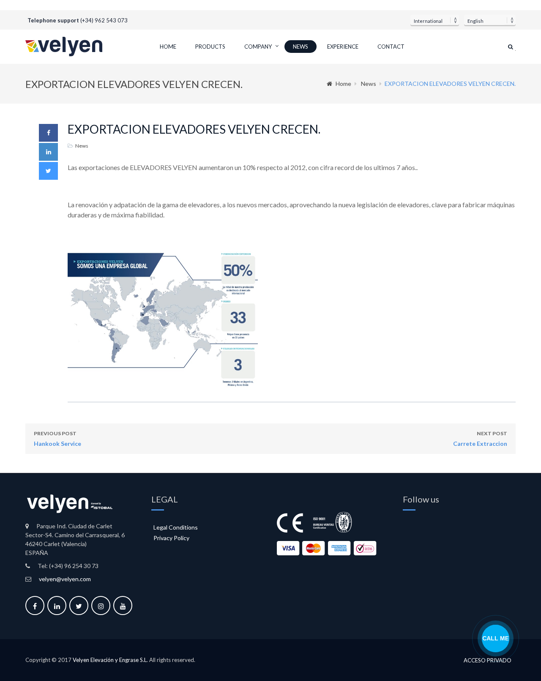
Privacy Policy (171, 537)
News (300, 46)
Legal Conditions (175, 527)
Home (168, 46)
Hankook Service (57, 438)
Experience (342, 46)
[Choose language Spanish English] (490, 20)
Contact (390, 46)
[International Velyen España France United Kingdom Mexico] (434, 20)
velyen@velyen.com (65, 578)
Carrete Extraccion (480, 438)
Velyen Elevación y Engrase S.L (110, 659)
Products (210, 46)
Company (258, 46)
